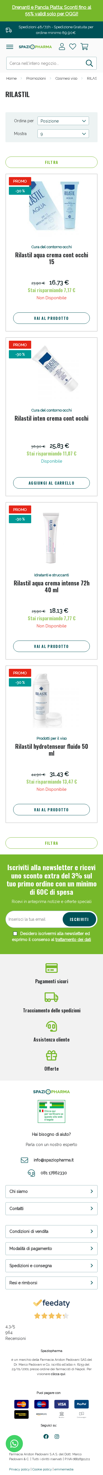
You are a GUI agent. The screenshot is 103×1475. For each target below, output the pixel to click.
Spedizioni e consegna (30, 1265)
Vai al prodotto (51, 318)
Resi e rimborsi (23, 1283)
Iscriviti (79, 919)
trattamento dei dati (73, 939)
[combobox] (51, 63)
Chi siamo (18, 1191)
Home (11, 78)
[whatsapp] (14, 1443)
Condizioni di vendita (28, 1231)
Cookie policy (42, 1469)
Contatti (16, 1208)
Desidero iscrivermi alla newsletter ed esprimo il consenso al (51, 936)
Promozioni (36, 78)
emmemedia (64, 1469)
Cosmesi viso (66, 78)
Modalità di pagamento (30, 1248)
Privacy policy (19, 1469)
